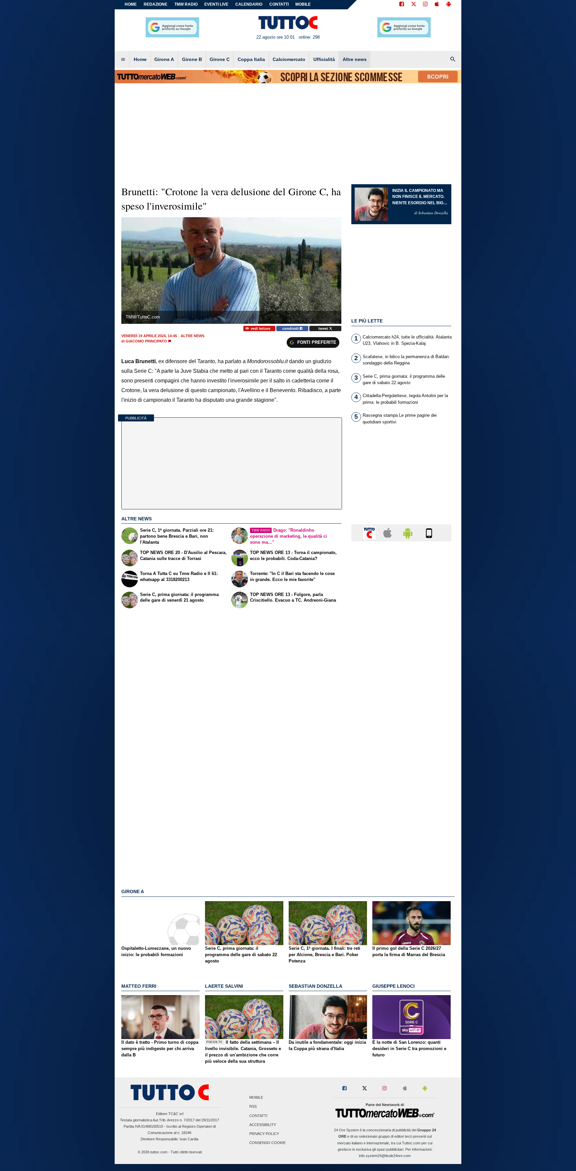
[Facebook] (401, 4)
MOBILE (303, 4)
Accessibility (262, 1125)
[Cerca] (453, 60)
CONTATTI (279, 4)
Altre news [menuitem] (355, 59)
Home (131, 4)
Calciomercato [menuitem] (289, 59)
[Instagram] (425, 4)
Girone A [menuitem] (164, 59)
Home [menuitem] (140, 59)
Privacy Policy (264, 1134)
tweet (323, 328)
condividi (291, 328)
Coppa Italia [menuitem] (251, 59)
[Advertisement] (401, 805)
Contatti (258, 1116)
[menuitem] (123, 60)
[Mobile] (429, 532)
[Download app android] (448, 4)
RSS (253, 1107)
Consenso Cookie (267, 1143)
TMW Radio (186, 4)
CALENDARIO (248, 4)
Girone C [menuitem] (220, 59)
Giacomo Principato (146, 341)
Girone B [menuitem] (192, 59)
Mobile (256, 1098)
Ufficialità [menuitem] (324, 59)
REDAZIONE (155, 4)
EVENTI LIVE (216, 4)
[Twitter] (413, 4)
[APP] (370, 532)
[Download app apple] (437, 4)
